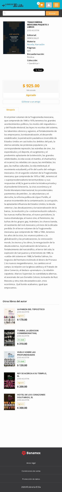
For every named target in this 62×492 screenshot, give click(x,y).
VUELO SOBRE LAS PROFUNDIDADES (26, 353)
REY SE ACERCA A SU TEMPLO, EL (32, 374)
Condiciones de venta (31, 471)
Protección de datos (31, 479)
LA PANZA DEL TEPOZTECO (31, 309)
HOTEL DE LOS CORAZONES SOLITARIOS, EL (31, 396)
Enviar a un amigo (32, 101)
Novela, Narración (36, 44)
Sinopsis (10, 109)
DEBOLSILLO (33, 38)
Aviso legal (31, 463)
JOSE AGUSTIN (33, 30)
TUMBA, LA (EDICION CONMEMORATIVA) (27, 332)
